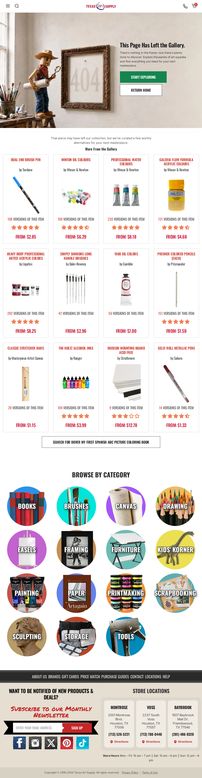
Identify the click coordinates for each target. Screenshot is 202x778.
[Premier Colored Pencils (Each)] (176, 289)
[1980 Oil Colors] (126, 289)
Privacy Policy (130, 772)
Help (166, 676)
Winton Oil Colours (76, 160)
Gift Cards (70, 676)
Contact (137, 676)
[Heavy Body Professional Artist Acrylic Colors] (25, 289)
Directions (121, 741)
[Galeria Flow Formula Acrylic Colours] (176, 195)
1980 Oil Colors (126, 254)
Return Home (141, 90)
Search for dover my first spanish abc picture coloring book (101, 442)
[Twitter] (51, 748)
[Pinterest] (66, 748)
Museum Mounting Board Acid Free (126, 350)
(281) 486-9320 (183, 734)
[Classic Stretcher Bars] (25, 383)
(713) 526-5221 (119, 734)
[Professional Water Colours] (126, 195)
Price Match (90, 676)
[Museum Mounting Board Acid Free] (126, 383)
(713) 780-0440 (151, 734)
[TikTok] (82, 748)
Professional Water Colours (126, 162)
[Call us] (185, 6)
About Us (39, 676)
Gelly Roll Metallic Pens (176, 348)
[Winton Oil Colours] (76, 195)
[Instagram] (35, 748)
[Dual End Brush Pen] (25, 195)
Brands (54, 676)
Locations (153, 676)
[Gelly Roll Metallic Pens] (176, 383)
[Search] (17, 6)
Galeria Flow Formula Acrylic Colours (176, 162)
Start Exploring (143, 77)
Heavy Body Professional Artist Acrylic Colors (26, 256)
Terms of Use (150, 772)
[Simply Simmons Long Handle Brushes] (76, 289)
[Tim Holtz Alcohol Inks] (76, 383)
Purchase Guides (115, 676)
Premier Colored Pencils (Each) (176, 256)
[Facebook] (19, 748)
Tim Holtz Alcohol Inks (76, 348)
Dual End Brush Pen (26, 160)
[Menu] (8, 6)
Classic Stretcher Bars (25, 348)
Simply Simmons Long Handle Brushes (76, 256)
